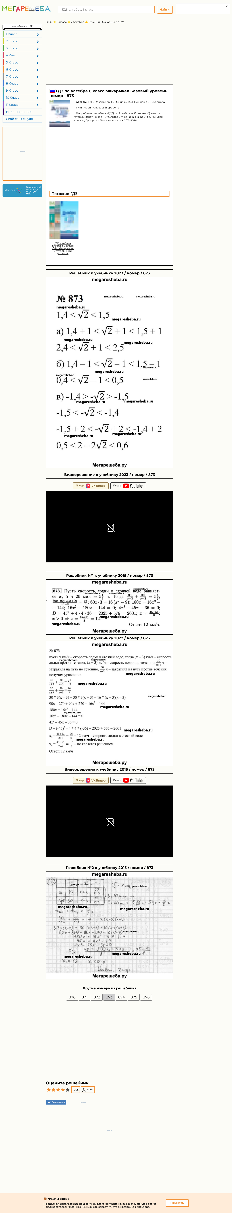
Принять (177, 1202)
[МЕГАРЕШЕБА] (26, 8)
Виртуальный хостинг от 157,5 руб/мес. (33, 190)
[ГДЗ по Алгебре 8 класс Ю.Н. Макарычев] (59, 113)
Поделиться (58, 1102)
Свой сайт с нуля (19, 119)
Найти (164, 9)
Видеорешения (19, 112)
